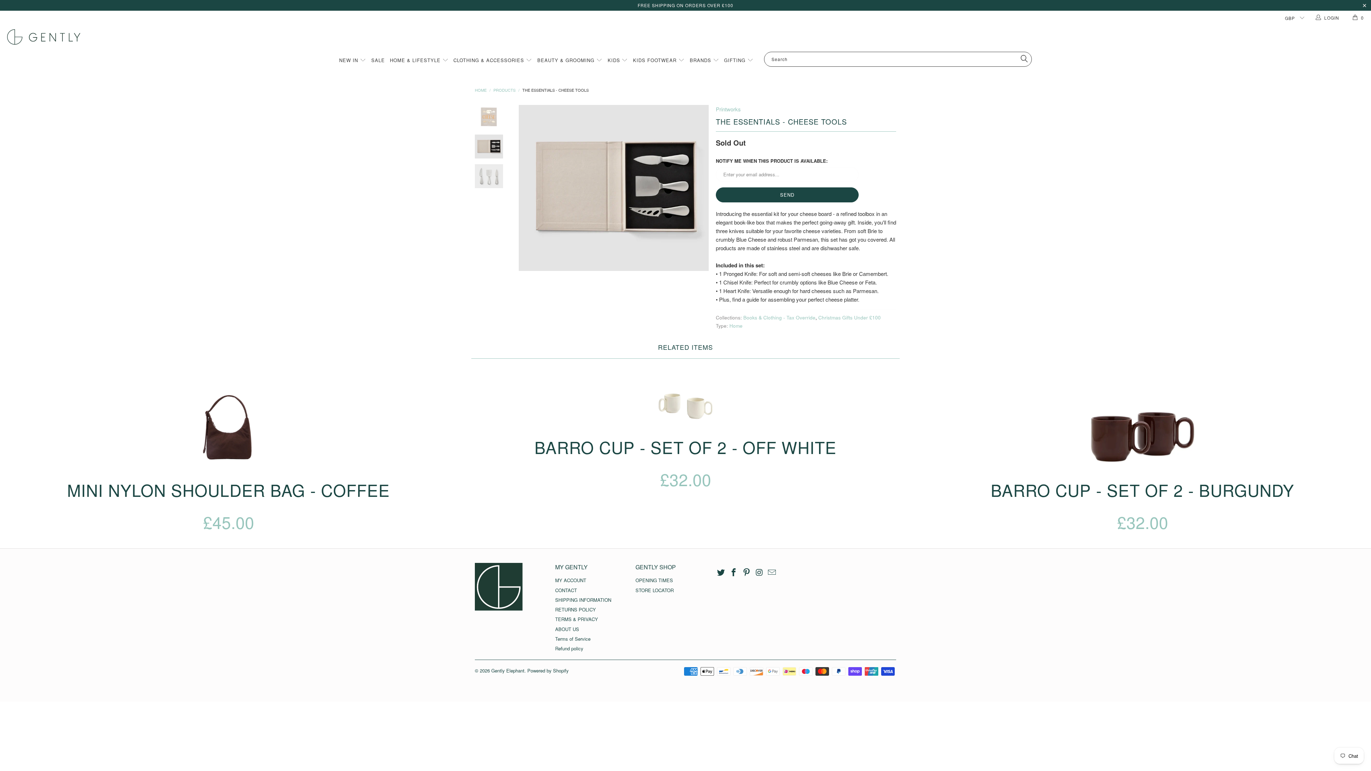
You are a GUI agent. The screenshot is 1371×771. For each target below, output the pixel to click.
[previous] (525, 188)
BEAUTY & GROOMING (566, 60)
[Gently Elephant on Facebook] (734, 572)
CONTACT (566, 590)
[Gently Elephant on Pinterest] (746, 572)
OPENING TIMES (654, 580)
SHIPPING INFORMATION (583, 599)
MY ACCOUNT (570, 580)
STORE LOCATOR (655, 590)
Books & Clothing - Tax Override (779, 317)
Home (736, 325)
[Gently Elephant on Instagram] (759, 572)
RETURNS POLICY (575, 609)
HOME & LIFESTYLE (416, 60)
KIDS (615, 60)
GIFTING (735, 60)
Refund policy (569, 648)
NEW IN (349, 60)
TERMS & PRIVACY (576, 619)
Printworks (728, 109)
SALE (378, 60)
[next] (698, 188)
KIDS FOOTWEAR (655, 60)
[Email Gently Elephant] (772, 572)
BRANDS (701, 60)
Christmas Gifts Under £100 (849, 317)
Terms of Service (573, 638)
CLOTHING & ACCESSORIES (489, 60)
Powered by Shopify (548, 670)
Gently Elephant (507, 670)
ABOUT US (567, 629)
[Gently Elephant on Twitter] (721, 572)
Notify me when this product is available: (772, 160)
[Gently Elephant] (689, 37)
